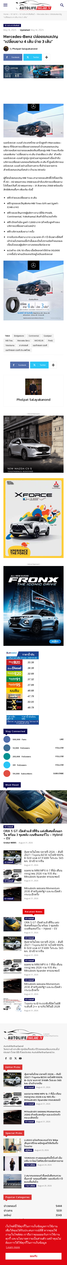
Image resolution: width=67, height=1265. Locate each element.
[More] (46, 57)
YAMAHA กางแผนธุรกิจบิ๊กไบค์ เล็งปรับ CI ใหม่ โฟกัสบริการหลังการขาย (43, 1159)
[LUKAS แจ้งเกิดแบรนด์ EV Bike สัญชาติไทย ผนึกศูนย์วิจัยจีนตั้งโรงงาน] (12, 1146)
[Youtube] (20, 1058)
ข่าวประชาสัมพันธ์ (27, 14)
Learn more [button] (13, 1247)
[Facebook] (5, 1058)
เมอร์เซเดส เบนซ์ (40, 345)
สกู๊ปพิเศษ (28, 1150)
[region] (33, 518)
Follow (59, 748)
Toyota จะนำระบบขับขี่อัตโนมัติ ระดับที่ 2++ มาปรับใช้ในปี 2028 (42, 1005)
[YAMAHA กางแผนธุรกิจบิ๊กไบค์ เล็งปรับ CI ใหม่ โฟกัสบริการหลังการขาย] (12, 1163)
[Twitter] (15, 1058)
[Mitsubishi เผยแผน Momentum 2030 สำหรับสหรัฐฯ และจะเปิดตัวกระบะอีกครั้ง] (12, 894)
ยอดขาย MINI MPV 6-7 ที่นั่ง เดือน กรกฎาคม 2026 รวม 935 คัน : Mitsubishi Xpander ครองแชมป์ (43, 873)
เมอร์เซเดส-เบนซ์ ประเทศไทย (17, 350)
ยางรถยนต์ (23, 345)
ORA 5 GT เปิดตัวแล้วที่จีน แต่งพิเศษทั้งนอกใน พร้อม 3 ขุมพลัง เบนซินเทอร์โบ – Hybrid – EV (32, 834)
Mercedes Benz (23, 340)
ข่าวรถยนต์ (8, 826)
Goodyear (48, 336)
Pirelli (50, 340)
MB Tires (9, 340)
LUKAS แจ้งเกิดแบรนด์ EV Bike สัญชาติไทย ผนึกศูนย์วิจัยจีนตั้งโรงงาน (41, 1143)
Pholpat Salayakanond (24, 48)
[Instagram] (10, 1058)
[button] (33, 518)
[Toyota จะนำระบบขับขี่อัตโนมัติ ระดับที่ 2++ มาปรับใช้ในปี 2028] (12, 1005)
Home (5, 14)
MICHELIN (39, 340)
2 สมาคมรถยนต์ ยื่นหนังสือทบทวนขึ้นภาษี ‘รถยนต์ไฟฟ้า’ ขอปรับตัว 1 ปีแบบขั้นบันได (43, 1179)
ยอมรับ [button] (33, 1256)
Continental (34, 336)
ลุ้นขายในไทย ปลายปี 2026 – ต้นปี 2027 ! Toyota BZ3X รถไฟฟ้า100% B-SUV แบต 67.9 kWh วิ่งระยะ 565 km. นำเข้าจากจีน (44, 856)
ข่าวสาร (14, 14)
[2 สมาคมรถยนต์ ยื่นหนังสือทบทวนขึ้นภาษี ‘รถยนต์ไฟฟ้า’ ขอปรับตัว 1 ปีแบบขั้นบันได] (12, 1181)
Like (62, 739)
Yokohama (9, 345)
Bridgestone (19, 336)
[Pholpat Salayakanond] (6, 48)
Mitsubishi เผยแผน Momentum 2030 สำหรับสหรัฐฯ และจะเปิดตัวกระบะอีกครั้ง (43, 891)
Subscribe (58, 773)
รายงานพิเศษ (30, 1165)
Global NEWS (9, 842)
